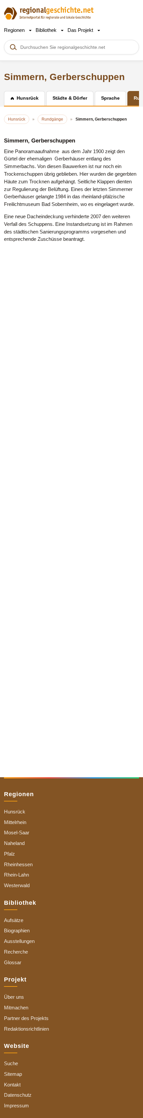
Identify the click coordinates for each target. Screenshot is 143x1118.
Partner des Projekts (26, 1018)
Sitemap (13, 1074)
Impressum (16, 1105)
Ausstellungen (19, 941)
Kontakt (12, 1084)
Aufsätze (13, 920)
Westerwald (17, 885)
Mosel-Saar (16, 832)
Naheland (14, 843)
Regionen (15, 30)
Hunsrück (14, 811)
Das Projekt (81, 30)
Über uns (14, 997)
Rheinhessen (18, 864)
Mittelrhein (15, 822)
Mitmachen (16, 1007)
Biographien (17, 930)
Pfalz (9, 854)
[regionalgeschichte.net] (49, 13)
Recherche (16, 952)
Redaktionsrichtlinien (26, 1029)
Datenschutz (18, 1095)
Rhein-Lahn (16, 875)
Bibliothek (47, 30)
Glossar (12, 962)
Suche (11, 1063)
